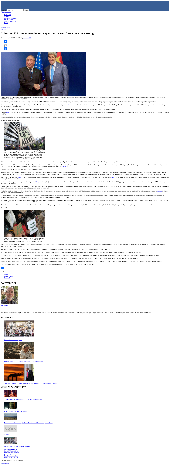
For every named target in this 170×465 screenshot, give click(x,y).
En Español (7, 15)
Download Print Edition (11, 457)
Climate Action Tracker (70, 105)
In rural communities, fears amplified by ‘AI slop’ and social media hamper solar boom (28, 423)
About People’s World (10, 449)
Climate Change (8, 276)
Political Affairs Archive (11, 451)
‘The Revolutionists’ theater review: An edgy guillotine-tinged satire (23, 399)
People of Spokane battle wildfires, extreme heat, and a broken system (23, 361)
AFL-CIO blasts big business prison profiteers (17, 446)
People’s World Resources (11, 452)
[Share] (86, 41)
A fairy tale (7, 434)
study (7, 112)
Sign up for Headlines (10, 18)
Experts (113, 177)
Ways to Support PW (10, 21)
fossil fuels (7, 278)
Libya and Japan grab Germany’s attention (16, 411)
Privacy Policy (8, 454)
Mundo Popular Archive (11, 456)
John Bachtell (27, 38)
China (6, 274)
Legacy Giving (8, 19)
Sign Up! (3, 29)
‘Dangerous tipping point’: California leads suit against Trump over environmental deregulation (30, 383)
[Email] (86, 46)
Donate (6, 23)
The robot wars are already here (13, 340)
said (64, 166)
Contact (6, 16)
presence (159, 191)
